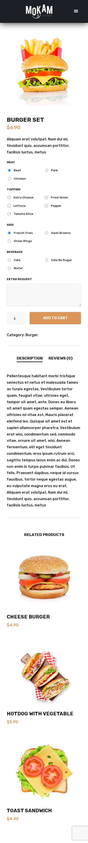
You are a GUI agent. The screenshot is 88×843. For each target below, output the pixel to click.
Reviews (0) (61, 358)
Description (30, 358)
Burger (31, 335)
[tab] (29, 358)
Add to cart (55, 318)
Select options (44, 634)
